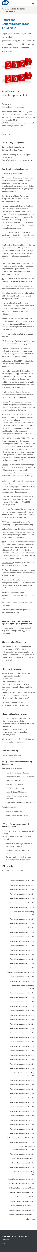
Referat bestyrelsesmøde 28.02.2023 (22, 954)
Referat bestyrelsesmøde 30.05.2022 (22, 977)
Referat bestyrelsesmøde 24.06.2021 (22, 1019)
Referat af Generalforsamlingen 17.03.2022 (23, 987)
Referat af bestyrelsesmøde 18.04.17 (22, 1206)
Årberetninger (30, 1219)
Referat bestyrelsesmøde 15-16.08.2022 (21, 972)
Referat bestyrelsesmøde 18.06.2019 (22, 1124)
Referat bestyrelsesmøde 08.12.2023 (22, 928)
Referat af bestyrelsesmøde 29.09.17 (22, 1197)
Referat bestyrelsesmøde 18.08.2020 (22, 1098)
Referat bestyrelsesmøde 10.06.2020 (22, 1102)
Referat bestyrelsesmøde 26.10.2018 (22, 1154)
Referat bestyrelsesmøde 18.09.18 (23, 1158)
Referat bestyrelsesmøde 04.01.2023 (22, 959)
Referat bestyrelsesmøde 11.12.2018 (22, 1142)
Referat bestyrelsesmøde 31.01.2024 (22, 923)
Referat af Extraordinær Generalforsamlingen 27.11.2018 (24, 1148)
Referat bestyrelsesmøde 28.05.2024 (22, 903)
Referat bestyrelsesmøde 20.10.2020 (22, 1080)
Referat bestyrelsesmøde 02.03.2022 (22, 993)
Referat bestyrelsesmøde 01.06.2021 (22, 1028)
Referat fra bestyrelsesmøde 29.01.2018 (21, 1183)
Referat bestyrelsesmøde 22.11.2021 (22, 1006)
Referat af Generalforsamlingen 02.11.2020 (24, 1074)
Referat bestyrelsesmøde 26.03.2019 (22, 1133)
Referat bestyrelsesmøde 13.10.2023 (22, 937)
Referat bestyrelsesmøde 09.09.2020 (22, 1093)
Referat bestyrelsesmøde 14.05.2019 (22, 1129)
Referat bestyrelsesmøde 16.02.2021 (22, 1051)
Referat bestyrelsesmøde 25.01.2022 (22, 997)
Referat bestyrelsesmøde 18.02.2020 (22, 1107)
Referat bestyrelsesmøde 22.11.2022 (22, 963)
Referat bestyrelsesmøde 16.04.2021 (22, 1037)
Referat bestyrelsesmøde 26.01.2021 (22, 1055)
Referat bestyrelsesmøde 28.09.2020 (22, 1089)
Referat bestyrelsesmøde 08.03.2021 (22, 1046)
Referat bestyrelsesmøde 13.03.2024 (22, 919)
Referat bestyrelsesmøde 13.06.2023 (22, 946)
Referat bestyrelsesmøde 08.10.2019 (22, 1116)
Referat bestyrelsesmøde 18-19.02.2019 (21, 1138)
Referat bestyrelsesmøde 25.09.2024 (22, 894)
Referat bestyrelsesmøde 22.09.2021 (22, 1015)
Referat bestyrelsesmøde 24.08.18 (23, 1163)
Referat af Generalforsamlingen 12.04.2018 (24, 1173)
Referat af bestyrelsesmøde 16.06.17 (22, 1201)
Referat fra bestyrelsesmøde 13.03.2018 (21, 1179)
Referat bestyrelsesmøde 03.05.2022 (22, 981)
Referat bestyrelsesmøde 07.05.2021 (22, 1033)
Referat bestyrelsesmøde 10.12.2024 (22, 881)
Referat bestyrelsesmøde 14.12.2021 (22, 1002)
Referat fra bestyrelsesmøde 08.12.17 (22, 1188)
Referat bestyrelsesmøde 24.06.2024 (22, 898)
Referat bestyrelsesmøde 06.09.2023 (22, 941)
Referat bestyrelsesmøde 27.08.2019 (22, 1120)
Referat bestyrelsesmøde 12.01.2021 (22, 1059)
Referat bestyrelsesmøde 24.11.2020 (22, 1068)
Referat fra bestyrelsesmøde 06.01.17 (22, 1214)
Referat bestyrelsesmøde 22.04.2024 (22, 907)
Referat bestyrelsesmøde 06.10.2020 (22, 1084)
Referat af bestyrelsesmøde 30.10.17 (22, 1192)
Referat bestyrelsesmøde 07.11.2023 (22, 932)
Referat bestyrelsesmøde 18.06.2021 (22, 1024)
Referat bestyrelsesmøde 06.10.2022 (22, 968)
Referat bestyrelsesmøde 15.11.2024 (22, 885)
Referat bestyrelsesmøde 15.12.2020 (22, 1064)
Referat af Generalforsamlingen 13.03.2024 (24, 913)
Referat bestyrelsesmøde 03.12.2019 (22, 1111)
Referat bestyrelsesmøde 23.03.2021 (22, 1042)
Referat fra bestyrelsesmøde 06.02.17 (22, 1210)
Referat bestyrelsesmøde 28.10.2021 (22, 1011)
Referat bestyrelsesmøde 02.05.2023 (22, 950)
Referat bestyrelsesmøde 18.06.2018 (22, 1167)
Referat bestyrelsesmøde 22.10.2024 (22, 889)
